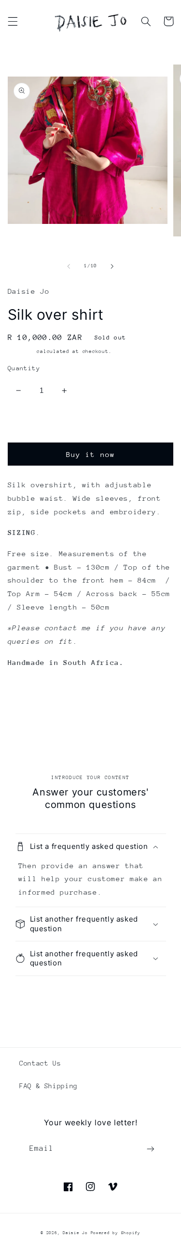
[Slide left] (68, 266)
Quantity (24, 368)
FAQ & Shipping (48, 1086)
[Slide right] (112, 266)
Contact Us (40, 1063)
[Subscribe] (150, 1149)
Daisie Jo (76, 1232)
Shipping (21, 351)
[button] (12, 21)
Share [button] (29, 708)
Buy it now (90, 454)
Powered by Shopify (115, 1232)
